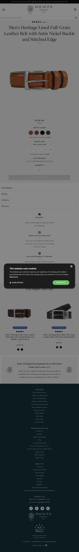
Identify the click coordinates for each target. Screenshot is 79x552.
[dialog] (39, 276)
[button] (16, 283)
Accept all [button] (61, 282)
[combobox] (71, 266)
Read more (14, 277)
